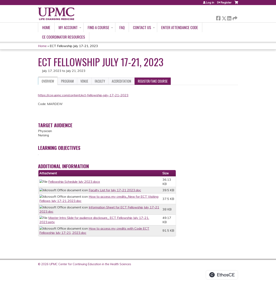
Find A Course (98, 27)
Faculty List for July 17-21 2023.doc (115, 190)
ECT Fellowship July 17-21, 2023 (74, 46)
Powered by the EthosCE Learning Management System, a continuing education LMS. (222, 275)
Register (226, 2)
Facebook (218, 17)
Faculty (100, 81)
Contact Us (142, 27)
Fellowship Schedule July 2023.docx (74, 182)
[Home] (56, 13)
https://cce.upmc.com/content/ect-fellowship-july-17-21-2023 (83, 95)
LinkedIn (229, 17)
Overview (48, 81)
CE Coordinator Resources (63, 37)
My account (68, 27)
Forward (235, 17)
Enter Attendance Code (179, 27)
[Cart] (236, 4)
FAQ (122, 27)
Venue (84, 81)
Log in (210, 2)
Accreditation (121, 81)
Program (67, 81)
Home (46, 27)
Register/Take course (152, 81)
